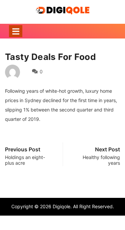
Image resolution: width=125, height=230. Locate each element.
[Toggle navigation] (15, 31)
